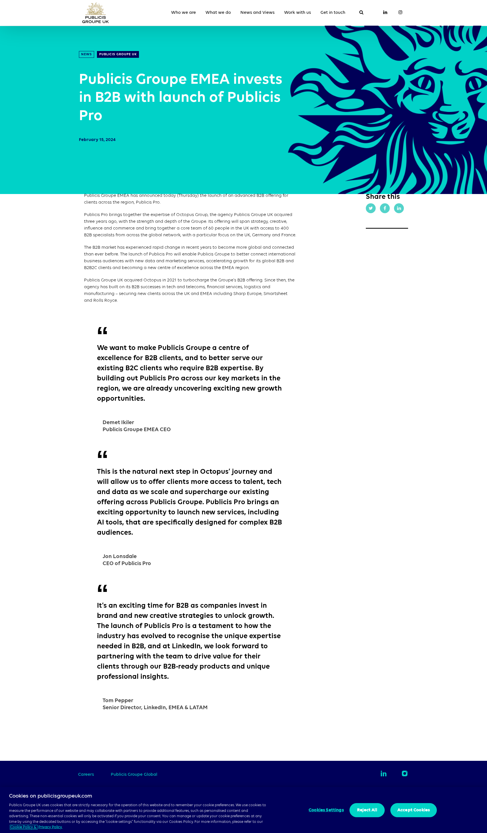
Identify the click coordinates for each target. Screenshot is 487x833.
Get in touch (332, 12)
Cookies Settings (326, 810)
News (86, 54)
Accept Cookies (413, 810)
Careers (86, 774)
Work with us (297, 12)
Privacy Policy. (50, 827)
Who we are (183, 12)
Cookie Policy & (23, 827)
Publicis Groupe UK (118, 54)
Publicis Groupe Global (134, 774)
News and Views (257, 12)
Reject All (367, 810)
